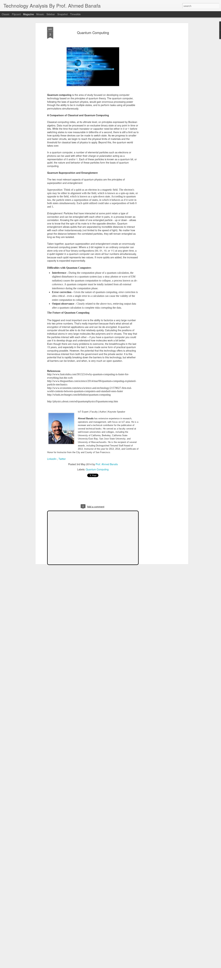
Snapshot (62, 14)
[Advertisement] (157, 81)
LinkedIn (51, 459)
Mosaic (40, 14)
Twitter (62, 459)
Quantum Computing (93, 32)
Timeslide (75, 14)
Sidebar (50, 14)
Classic (5, 14)
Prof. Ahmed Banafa (107, 464)
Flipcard (16, 14)
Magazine (28, 14)
